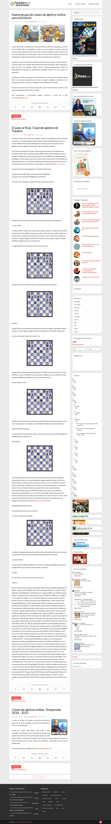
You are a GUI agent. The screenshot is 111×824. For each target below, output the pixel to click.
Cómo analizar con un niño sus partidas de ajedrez (90, 212)
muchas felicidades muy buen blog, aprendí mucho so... (22, 807)
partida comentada (59, 804)
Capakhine (77, 590)
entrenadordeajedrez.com (20, 98)
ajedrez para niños (46, 791)
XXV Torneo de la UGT (87, 624)
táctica (76, 328)
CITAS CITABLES (79, 574)
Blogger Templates (27, 822)
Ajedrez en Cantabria (80, 623)
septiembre (78, 419)
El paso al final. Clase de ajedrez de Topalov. (86, 429)
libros (75, 322)
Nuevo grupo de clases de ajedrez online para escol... (87, 424)
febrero (77, 454)
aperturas (76, 307)
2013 (74, 468)
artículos (76, 310)
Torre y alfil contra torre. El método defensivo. (90, 245)
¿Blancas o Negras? (79, 643)
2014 (74, 400)
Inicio (70, 4)
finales (33, 135)
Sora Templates (18, 822)
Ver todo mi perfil (78, 344)
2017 (74, 381)
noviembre (78, 413)
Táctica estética (87, 252)
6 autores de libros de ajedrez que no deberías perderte (91, 220)
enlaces (76, 313)
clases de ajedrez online (31, 21)
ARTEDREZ (77, 572)
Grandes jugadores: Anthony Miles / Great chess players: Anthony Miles (88, 614)
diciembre (78, 406)
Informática (77, 304)
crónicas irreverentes (47, 798)
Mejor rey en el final (58, 164)
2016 (74, 387)
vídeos (76, 331)
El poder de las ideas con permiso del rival (87, 645)
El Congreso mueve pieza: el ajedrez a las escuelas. (85, 637)
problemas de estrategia (47, 808)
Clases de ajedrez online (80, 634)
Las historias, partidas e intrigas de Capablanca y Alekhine (83, 593)
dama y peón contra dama (42, 501)
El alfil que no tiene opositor (91, 277)
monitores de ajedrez (46, 804)
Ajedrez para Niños (93, 4)
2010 (74, 487)
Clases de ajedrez (80, 4)
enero (77, 460)
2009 (74, 494)
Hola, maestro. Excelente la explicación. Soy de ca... (21, 813)
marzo (77, 447)
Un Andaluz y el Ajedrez (80, 579)
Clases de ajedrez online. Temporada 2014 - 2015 (86, 434)
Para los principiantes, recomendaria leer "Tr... (20, 802)
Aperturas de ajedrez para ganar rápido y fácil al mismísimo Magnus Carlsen (90, 205)
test (75, 325)
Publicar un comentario (18, 119)
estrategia (28, 135)
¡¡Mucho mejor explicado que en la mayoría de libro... (22, 797)
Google (75, 657)
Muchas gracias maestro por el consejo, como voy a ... (22, 791)
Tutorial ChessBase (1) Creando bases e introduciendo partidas (89, 270)
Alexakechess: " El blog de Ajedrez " (83, 599)
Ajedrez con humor (79, 611)
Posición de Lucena (86, 580)
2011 (74, 481)
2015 (74, 394)
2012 (74, 474)
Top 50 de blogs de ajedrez (90, 236)
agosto (77, 441)
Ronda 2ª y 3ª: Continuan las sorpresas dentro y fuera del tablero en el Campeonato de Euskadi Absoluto (88, 603)
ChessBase (77, 301)
